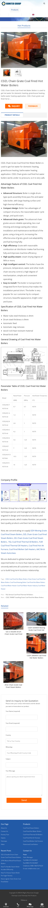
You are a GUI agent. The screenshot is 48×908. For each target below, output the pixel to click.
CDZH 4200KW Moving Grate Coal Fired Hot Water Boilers (36, 629)
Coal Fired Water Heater (9, 586)
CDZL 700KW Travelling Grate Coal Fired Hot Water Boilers (25, 597)
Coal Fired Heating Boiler (18, 582)
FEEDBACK (33, 106)
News (4, 14)
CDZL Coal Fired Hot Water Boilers (16, 579)
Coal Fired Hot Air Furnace (31, 838)
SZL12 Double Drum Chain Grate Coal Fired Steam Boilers (13, 633)
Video (3, 844)
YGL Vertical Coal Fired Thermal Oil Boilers (19, 595)
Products (14, 10)
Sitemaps (4, 841)
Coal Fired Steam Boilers (31, 828)
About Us (26, 10)
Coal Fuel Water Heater (24, 586)
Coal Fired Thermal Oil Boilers (32, 835)
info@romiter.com (34, 869)
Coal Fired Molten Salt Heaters (22, 549)
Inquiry (3, 838)
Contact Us (15, 14)
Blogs (26, 14)
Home (4, 10)
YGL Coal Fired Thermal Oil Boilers (23, 542)
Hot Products (24, 25)
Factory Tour (39, 10)
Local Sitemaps (23, 896)
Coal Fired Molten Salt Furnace (33, 841)
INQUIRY (16, 106)
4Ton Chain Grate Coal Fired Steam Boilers (13, 686)
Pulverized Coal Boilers (30, 844)
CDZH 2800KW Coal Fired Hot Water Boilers (36, 656)
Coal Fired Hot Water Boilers (36, 582)
